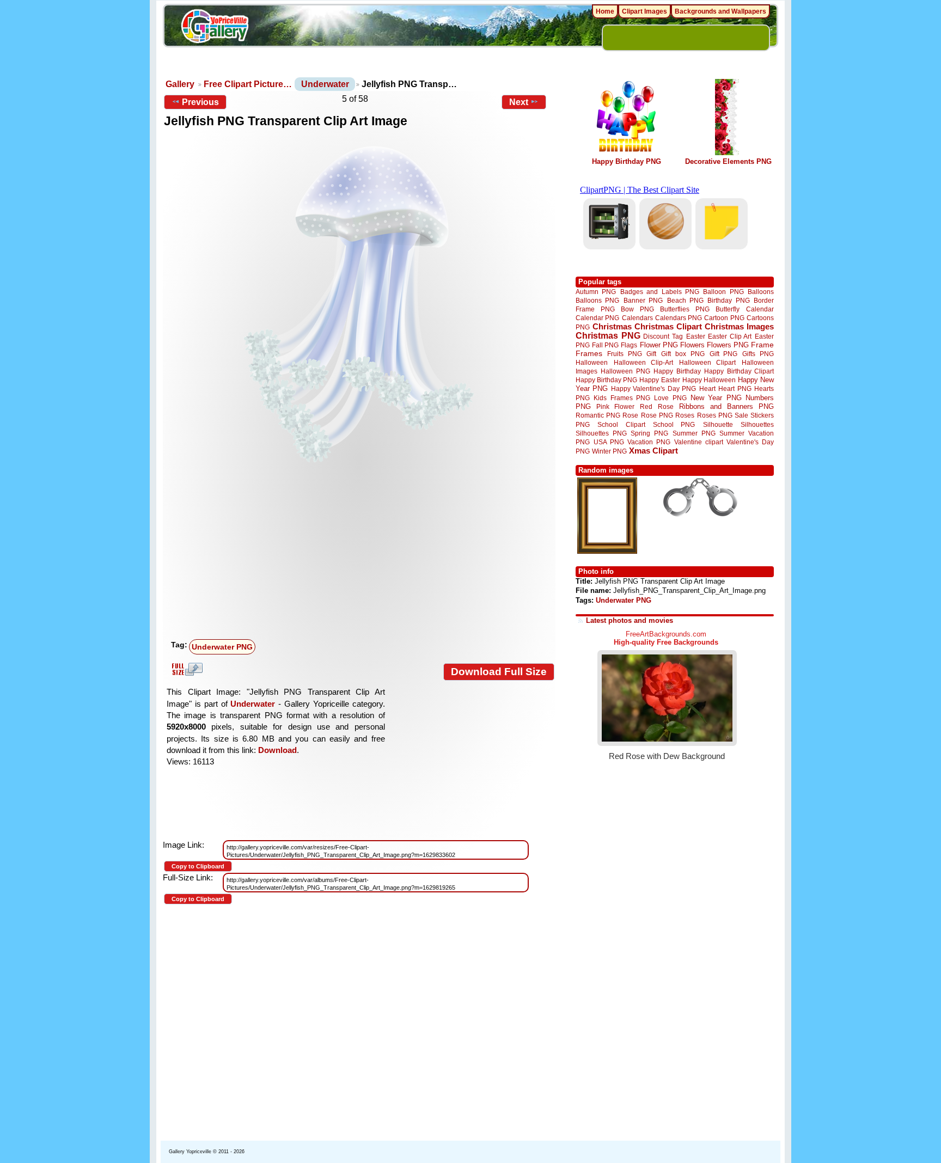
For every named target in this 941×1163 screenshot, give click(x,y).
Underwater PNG (222, 646)
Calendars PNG (678, 317)
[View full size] (359, 304)
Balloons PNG (597, 300)
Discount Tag (663, 336)
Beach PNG (685, 300)
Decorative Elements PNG (728, 161)
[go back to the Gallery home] (214, 27)
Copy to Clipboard (198, 866)
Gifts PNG (758, 353)
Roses (684, 415)
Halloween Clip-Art (644, 362)
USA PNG (609, 441)
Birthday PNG (728, 300)
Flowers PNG (728, 345)
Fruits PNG (624, 353)
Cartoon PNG (724, 317)
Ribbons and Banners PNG (726, 406)
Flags (629, 344)
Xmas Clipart (653, 450)
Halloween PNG (625, 371)
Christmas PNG (608, 335)
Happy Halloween (709, 379)
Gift (651, 353)
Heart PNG (734, 388)
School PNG (674, 424)
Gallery (180, 84)
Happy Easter (659, 379)
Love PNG (670, 398)
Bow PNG (637, 309)
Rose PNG (657, 415)
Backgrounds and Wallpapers (720, 11)
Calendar (760, 309)
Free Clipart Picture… (248, 84)
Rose (630, 415)
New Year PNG (716, 398)
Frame (762, 345)
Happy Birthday (676, 371)
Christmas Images (739, 326)
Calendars (637, 317)
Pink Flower (615, 406)
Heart (707, 388)
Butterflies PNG (685, 309)
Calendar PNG (597, 317)
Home (605, 11)
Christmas (612, 326)
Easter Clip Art (729, 336)
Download (277, 750)
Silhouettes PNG (601, 433)
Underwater (325, 84)
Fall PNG (605, 344)
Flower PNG (659, 345)
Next (518, 102)
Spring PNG (649, 433)
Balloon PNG (723, 291)
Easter (695, 336)
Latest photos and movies (629, 620)
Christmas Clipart (668, 326)
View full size (185, 669)
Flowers (692, 345)
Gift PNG (724, 353)
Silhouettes (757, 424)
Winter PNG (609, 451)
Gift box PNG (683, 353)
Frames (589, 354)
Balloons (761, 291)
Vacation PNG (648, 441)
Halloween (592, 362)
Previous (200, 102)
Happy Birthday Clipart (739, 371)
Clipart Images (644, 11)
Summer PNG (694, 433)
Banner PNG (643, 300)
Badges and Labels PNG (659, 291)
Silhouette (718, 424)
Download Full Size (499, 671)
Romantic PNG (598, 415)
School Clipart (621, 424)
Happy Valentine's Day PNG (653, 389)
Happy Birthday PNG (626, 161)
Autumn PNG (596, 291)
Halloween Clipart (707, 362)
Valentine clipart (698, 441)
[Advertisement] (361, 554)
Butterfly (728, 309)
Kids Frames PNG (622, 397)
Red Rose (656, 406)
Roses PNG (714, 415)
